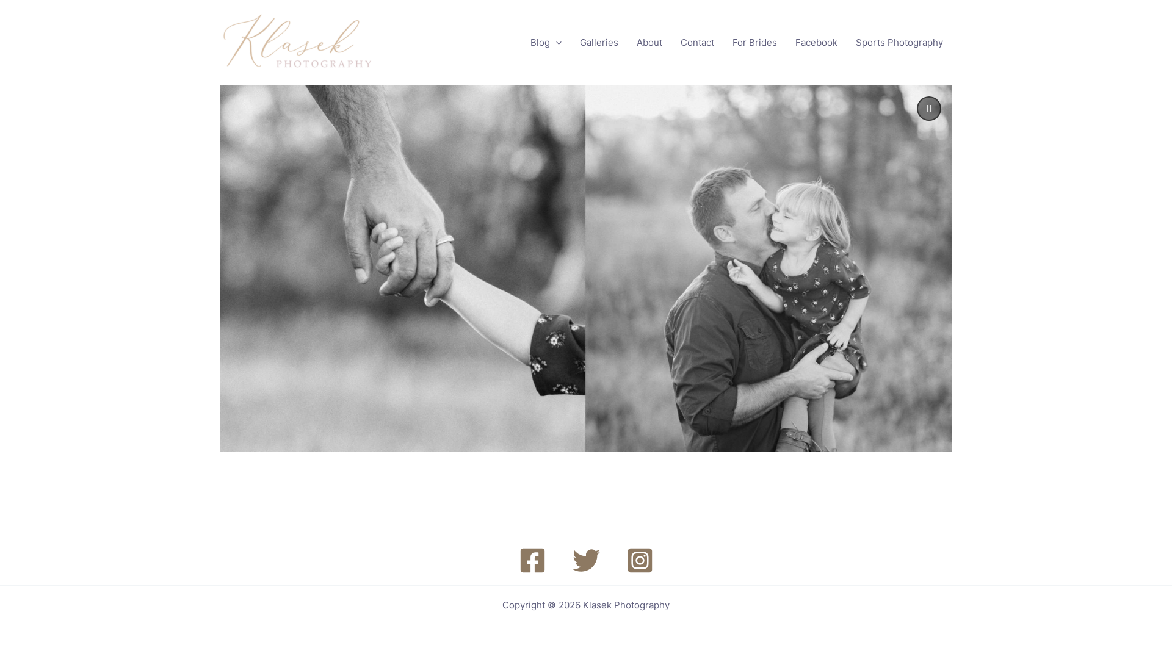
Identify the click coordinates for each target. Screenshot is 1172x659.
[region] (586, 268)
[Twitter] (586, 560)
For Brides (755, 42)
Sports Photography (899, 42)
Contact (697, 42)
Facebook (816, 42)
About (649, 42)
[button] (556, 42)
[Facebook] (532, 560)
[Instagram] (640, 560)
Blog (540, 42)
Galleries (599, 42)
